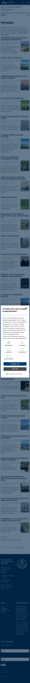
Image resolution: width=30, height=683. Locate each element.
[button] (15, 374)
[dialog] (15, 341)
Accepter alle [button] (15, 364)
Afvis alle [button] (15, 369)
